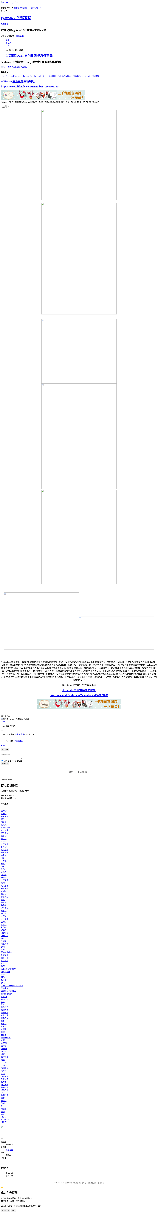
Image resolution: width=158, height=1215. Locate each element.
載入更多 (5, 749)
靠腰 (3, 975)
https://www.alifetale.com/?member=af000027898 (30, 86)
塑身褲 (3, 1117)
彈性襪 (3, 1051)
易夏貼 (3, 836)
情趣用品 (4, 1068)
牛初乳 (3, 941)
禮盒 (3, 858)
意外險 (3, 950)
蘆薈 (3, 1098)
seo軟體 (4, 997)
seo (2, 1092)
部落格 (8, 43)
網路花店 (4, 1007)
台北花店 (4, 1015)
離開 (13, 1210)
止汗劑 (3, 841)
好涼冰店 (4, 830)
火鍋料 (3, 875)
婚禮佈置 (4, 1010)
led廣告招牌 (6, 1038)
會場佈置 (4, 1013)
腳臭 (3, 819)
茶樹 (3, 1103)
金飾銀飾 (19, 741)
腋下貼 (3, 839)
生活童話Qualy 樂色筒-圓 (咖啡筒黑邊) (29, 55)
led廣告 (4, 1043)
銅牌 (3, 1032)
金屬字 (3, 1035)
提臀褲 (3, 1122)
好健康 (3, 930)
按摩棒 (3, 1071)
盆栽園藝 (4, 961)
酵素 (3, 947)
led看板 (4, 1049)
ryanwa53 (4, 721)
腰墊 (3, 977)
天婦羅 (3, 872)
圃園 (3, 1112)
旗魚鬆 (3, 855)
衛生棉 (3, 1082)
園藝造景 (4, 958)
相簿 (7, 40)
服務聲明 (101, 1183)
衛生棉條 (4, 1085)
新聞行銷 (4, 1095)
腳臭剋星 (4, 816)
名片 (7, 46)
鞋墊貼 (3, 847)
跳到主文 (4, 24)
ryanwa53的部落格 (16, 18)
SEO (3, 1002)
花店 (3, 1004)
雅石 (3, 963)
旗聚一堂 (4, 853)
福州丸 (3, 877)
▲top (3, 745)
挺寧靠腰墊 (5, 972)
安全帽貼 (4, 833)
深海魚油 (4, 944)
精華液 (3, 1101)
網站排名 (4, 999)
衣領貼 (3, 811)
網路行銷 (4, 1090)
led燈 (3, 1040)
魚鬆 (3, 864)
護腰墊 (3, 980)
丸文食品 (4, 850)
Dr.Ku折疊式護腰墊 (9, 969)
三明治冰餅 (5, 828)
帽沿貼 (3, 814)
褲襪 (3, 1054)
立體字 (3, 1029)
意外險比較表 (6, 952)
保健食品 (4, 933)
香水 (3, 1106)
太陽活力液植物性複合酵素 (12, 986)
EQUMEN (5, 1119)
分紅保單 (4, 955)
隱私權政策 (92, 1183)
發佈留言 (5, 763)
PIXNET (61, 1183)
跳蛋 (3, 1074)
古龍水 (3, 1109)
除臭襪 (3, 822)
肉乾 (3, 866)
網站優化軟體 (6, 994)
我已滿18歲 (5, 1210)
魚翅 (3, 883)
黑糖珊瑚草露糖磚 (8, 991)
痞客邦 (17, 734)
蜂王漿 (3, 938)
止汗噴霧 (4, 844)
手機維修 (4, 1079)
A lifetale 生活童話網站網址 (18, 81)
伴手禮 (3, 861)
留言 (22, 734)
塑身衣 (3, 1115)
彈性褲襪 (4, 1057)
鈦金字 (3, 1046)
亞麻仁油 (4, 936)
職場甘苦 (20, 36)
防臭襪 (3, 825)
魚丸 (3, 869)
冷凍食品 (4, 880)
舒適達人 (4, 1087)
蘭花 (3, 966)
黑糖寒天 (4, 988)
